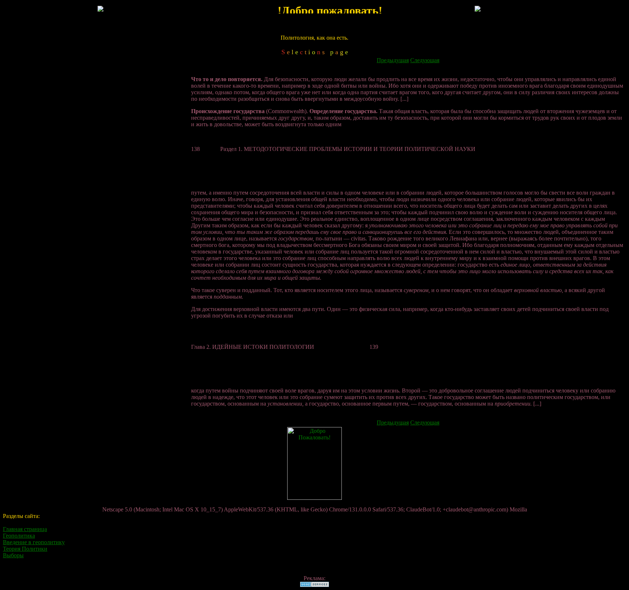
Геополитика (19, 536)
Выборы (13, 555)
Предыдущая (393, 60)
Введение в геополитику (34, 542)
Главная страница (25, 529)
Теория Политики (25, 549)
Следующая (424, 60)
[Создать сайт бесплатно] (314, 585)
